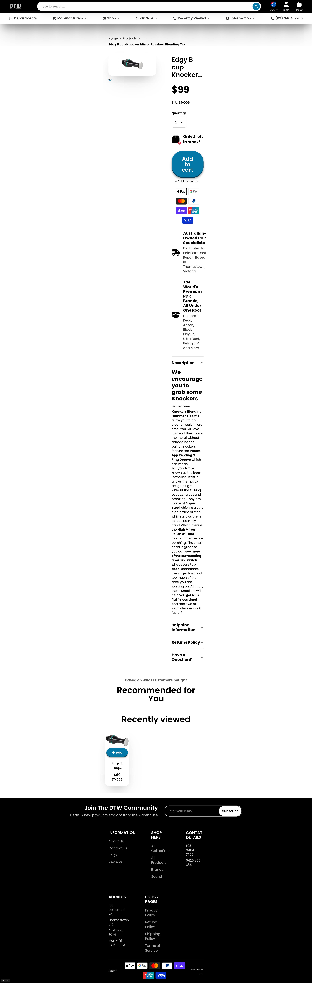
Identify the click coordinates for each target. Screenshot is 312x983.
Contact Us (117, 848)
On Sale (146, 18)
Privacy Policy (151, 913)
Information (241, 18)
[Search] (256, 6)
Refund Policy (151, 924)
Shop (111, 18)
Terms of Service (152, 948)
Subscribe (230, 811)
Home (113, 38)
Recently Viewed (192, 18)
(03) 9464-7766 (289, 18)
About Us (116, 841)
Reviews (115, 862)
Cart (299, 6)
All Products (158, 860)
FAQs (112, 855)
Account (286, 6)
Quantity (179, 113)
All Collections (160, 848)
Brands (157, 869)
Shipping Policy (152, 936)
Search (157, 876)
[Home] (15, 6)
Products (130, 38)
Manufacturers (70, 18)
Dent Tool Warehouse (112, 971)
